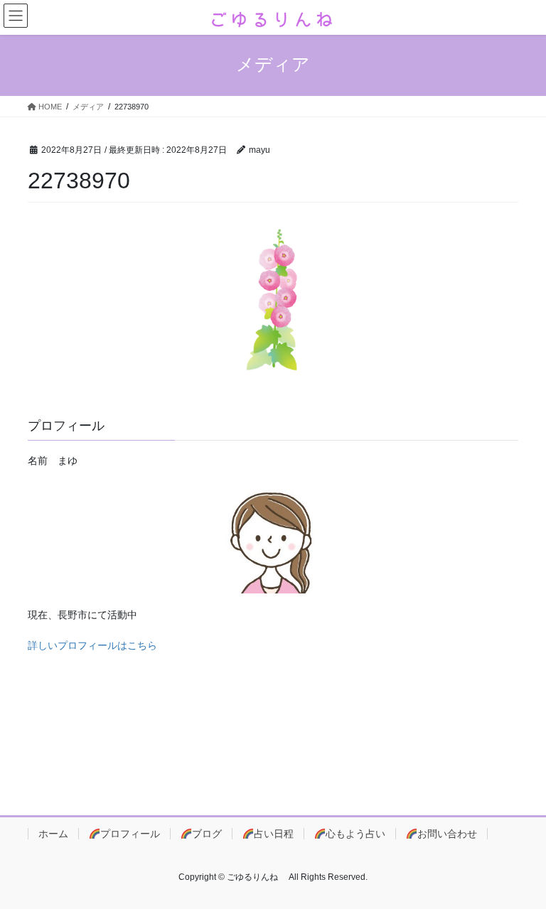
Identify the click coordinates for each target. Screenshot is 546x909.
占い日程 (274, 833)
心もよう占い (355, 833)
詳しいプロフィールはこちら (92, 645)
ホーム (53, 833)
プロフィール (130, 833)
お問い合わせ (447, 833)
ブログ (207, 833)
